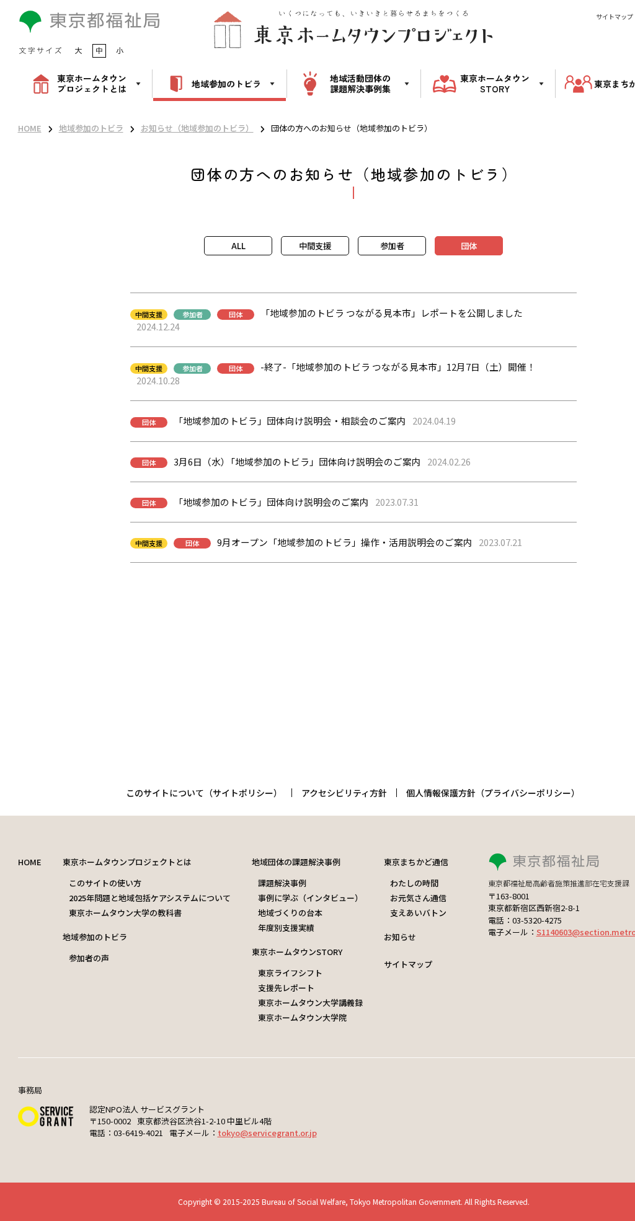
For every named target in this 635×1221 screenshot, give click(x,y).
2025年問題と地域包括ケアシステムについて (150, 898)
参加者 (392, 246)
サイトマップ (614, 16)
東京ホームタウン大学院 (302, 1017)
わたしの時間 (414, 883)
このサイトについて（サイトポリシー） (204, 792)
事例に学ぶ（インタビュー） (310, 898)
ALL (238, 246)
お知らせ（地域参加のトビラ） (197, 128)
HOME (30, 128)
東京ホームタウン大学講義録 (310, 1002)
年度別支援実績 (286, 927)
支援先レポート (286, 988)
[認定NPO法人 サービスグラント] (46, 1122)
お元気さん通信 (418, 898)
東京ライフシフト (290, 973)
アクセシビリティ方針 (344, 792)
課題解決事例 (282, 883)
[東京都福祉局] (89, 29)
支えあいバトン (418, 913)
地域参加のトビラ (91, 128)
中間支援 (315, 246)
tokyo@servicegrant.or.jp (267, 1133)
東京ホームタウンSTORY (297, 952)
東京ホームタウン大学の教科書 (125, 913)
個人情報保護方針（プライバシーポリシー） (493, 792)
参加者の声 (89, 958)
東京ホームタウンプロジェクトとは (127, 862)
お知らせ (400, 937)
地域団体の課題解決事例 (296, 862)
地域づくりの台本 (290, 913)
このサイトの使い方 (105, 883)
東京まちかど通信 (416, 862)
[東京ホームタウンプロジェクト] (353, 29)
